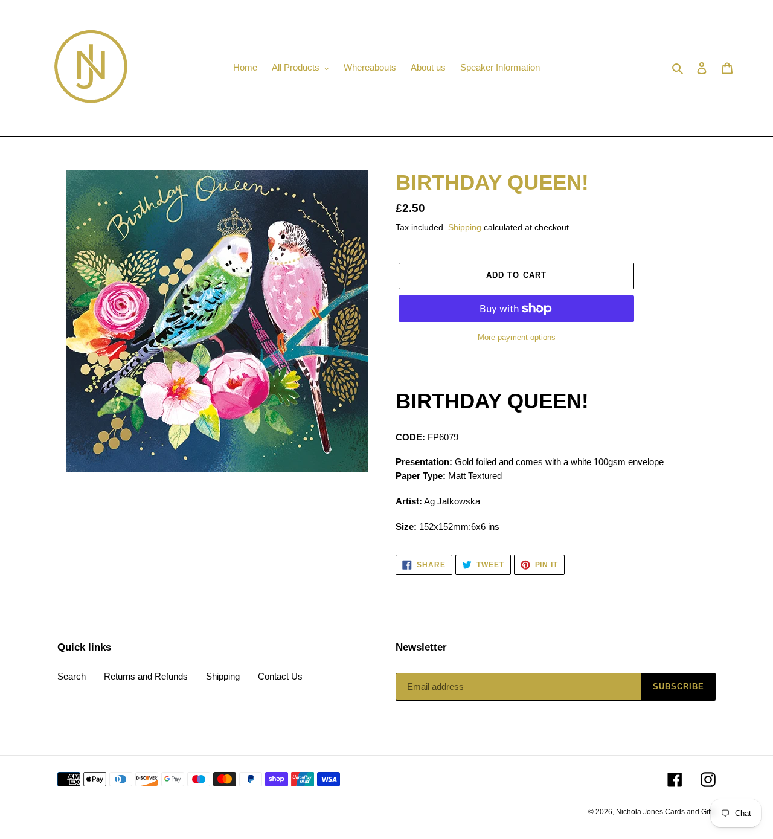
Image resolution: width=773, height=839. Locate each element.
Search (71, 676)
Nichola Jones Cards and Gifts (666, 812)
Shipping (464, 227)
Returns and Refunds (146, 676)
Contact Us (280, 676)
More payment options (517, 337)
